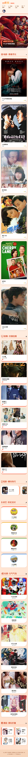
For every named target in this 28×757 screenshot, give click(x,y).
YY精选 (23, 6)
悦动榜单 (10, 7)
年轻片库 (17, 7)
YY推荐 (3, 6)
